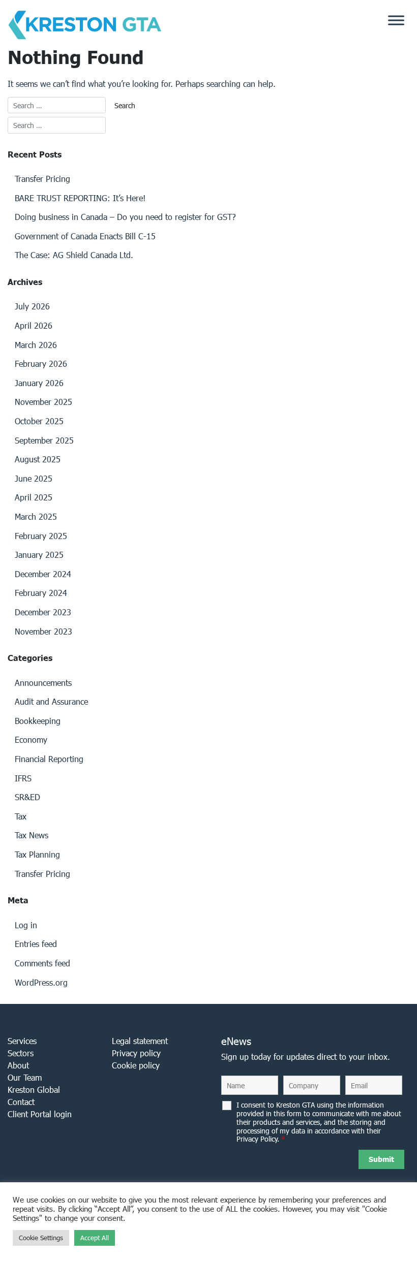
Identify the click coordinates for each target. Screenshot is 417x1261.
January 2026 (39, 383)
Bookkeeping (38, 721)
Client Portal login (40, 1114)
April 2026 (33, 325)
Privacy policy (136, 1053)
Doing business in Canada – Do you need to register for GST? (125, 217)
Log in (26, 925)
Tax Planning (37, 854)
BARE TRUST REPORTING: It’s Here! (80, 198)
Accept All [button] (94, 1238)
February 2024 (41, 592)
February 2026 (41, 363)
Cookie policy (136, 1065)
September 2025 (44, 440)
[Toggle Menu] (396, 20)
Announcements (43, 682)
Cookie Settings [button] (41, 1238)
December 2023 (43, 612)
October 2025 (39, 421)
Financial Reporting (49, 759)
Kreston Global (34, 1089)
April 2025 (33, 497)
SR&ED (27, 797)
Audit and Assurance (51, 701)
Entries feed (36, 944)
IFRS (23, 778)
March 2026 (36, 345)
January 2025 (39, 554)
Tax (20, 816)
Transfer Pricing (42, 178)
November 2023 (43, 631)
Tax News (31, 835)
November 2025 (43, 401)
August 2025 (38, 459)
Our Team (25, 1077)
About (18, 1065)
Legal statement (140, 1041)
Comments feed (42, 963)
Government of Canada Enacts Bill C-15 (85, 236)
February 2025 (41, 536)
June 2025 (33, 478)
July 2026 (32, 306)
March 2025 (36, 516)
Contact (21, 1102)
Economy (31, 739)
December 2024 (43, 574)
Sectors (21, 1053)
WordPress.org (41, 982)
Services (22, 1041)
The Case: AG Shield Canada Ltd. (74, 255)
